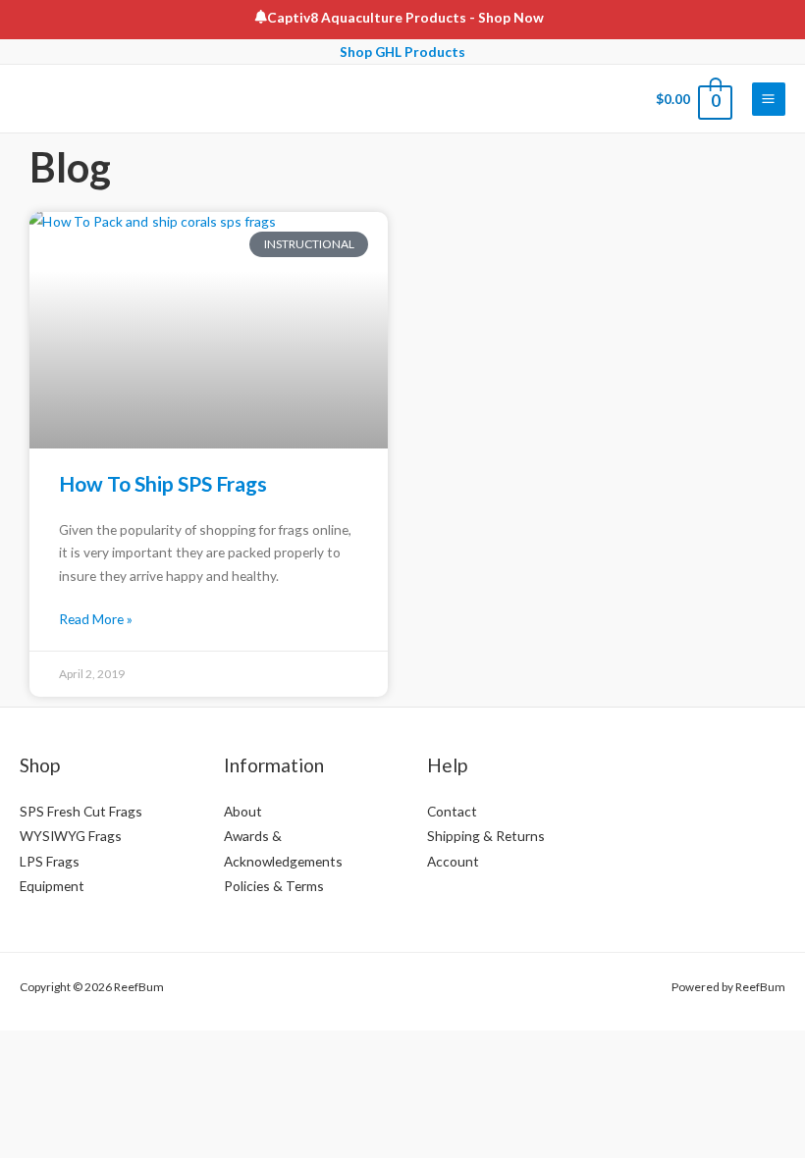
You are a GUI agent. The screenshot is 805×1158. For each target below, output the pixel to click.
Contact (452, 811)
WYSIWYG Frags (71, 835)
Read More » (96, 618)
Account (453, 861)
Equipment (52, 885)
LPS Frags (50, 861)
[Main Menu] (768, 99)
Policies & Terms (274, 885)
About (243, 811)
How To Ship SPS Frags (163, 483)
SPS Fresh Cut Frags (81, 811)
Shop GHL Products (402, 51)
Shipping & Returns (486, 835)
